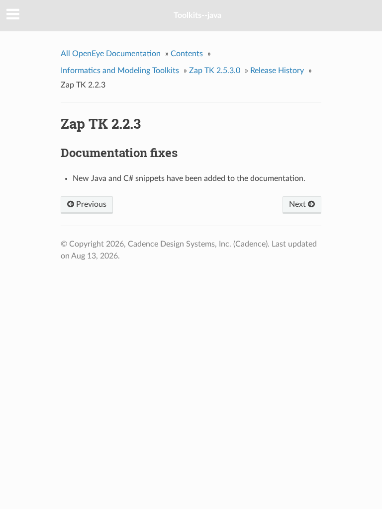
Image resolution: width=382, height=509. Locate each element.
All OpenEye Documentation (111, 54)
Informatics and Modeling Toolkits (120, 71)
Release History (277, 71)
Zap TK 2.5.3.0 (214, 71)
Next (298, 204)
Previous (90, 204)
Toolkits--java (197, 15)
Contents (187, 54)
